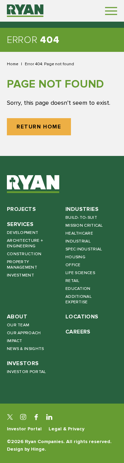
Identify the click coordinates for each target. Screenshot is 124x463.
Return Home (39, 127)
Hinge (38, 449)
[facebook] (36, 417)
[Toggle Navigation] (111, 11)
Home (12, 63)
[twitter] (10, 417)
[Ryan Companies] (25, 10)
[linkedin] (49, 417)
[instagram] (23, 417)
